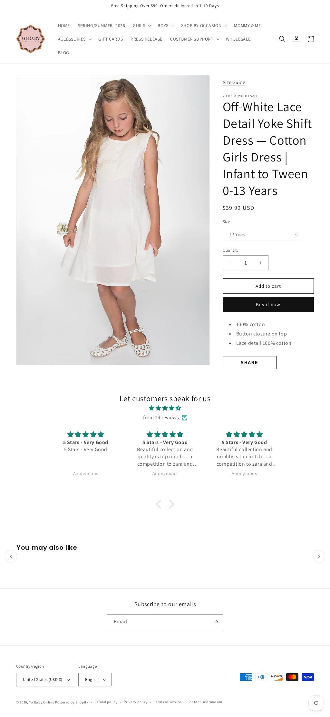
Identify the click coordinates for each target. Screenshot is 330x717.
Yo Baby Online (41, 702)
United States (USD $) (42, 679)
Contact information (205, 702)
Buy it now (268, 304)
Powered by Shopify (71, 702)
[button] (141, 25)
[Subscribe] (216, 621)
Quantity (231, 250)
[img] (165, 408)
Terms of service (167, 702)
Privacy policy (136, 702)
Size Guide (234, 82)
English (92, 679)
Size (226, 221)
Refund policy (105, 702)
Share (249, 362)
